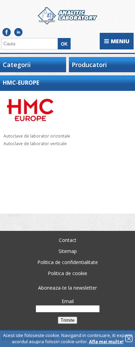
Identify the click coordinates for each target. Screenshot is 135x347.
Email (68, 301)
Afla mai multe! (106, 341)
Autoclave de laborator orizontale (36, 136)
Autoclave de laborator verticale (35, 144)
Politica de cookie (67, 273)
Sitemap (67, 251)
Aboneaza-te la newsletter (67, 287)
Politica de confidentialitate (67, 262)
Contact (67, 240)
